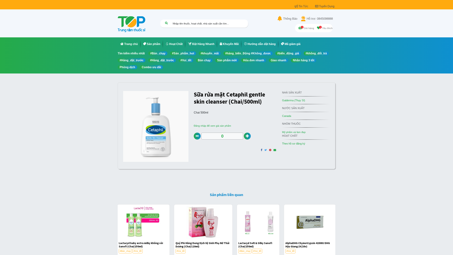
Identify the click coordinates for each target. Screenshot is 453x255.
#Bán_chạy (157, 53)
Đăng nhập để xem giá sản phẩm (212, 125)
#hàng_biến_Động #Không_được (248, 53)
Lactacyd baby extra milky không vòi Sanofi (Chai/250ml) (141, 244)
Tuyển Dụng (326, 6)
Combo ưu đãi (151, 67)
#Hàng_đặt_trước (132, 60)
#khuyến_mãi (210, 53)
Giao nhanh (278, 60)
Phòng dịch (127, 67)
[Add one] (247, 136)
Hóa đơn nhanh (253, 60)
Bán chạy (204, 60)
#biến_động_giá (288, 53)
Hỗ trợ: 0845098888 (320, 18)
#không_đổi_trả (316, 53)
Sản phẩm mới (227, 60)
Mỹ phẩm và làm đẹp (294, 132)
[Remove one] (197, 136)
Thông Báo (290, 18)
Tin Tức (304, 6)
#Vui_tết (185, 60)
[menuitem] (129, 44)
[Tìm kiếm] (166, 22)
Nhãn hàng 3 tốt (303, 60)
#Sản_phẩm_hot (183, 53)
